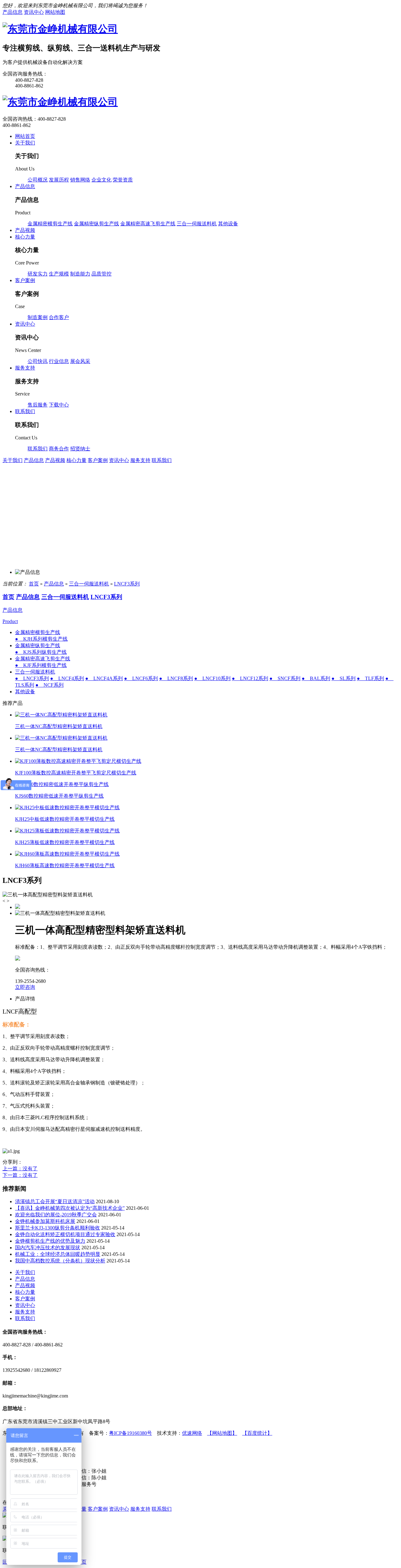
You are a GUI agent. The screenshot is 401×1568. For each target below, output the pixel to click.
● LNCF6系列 (141, 678)
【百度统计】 (257, 1433)
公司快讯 (38, 361)
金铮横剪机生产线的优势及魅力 (50, 1241)
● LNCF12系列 (250, 678)
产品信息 (34, 460)
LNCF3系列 (127, 583)
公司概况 (38, 179)
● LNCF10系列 (212, 678)
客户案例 (98, 460)
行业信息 (59, 361)
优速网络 (192, 1433)
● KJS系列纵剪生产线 (41, 652)
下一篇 (20, 1175)
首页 (34, 583)
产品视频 (55, 460)
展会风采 (80, 361)
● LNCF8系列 (176, 678)
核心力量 (76, 460)
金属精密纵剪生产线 (96, 223)
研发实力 (38, 273)
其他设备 (228, 223)
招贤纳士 (80, 448)
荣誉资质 (123, 179)
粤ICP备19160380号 (130, 1433)
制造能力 (80, 273)
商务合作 (59, 448)
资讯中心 (119, 460)
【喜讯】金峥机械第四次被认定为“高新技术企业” (70, 1208)
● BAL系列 (316, 678)
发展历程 (59, 179)
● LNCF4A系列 (104, 678)
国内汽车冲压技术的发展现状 (47, 1247)
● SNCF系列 (284, 678)
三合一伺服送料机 (197, 223)
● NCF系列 (49, 685)
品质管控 (101, 273)
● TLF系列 (370, 678)
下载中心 (59, 404)
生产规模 (59, 273)
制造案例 (38, 317)
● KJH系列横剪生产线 (41, 639)
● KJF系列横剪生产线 (41, 665)
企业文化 (101, 179)
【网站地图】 (222, 1433)
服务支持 (140, 460)
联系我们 (38, 448)
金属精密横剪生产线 (50, 223)
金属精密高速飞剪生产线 (147, 223)
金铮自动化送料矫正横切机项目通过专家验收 (65, 1234)
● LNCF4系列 (67, 678)
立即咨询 (25, 987)
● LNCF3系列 (32, 678)
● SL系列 (343, 678)
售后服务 (38, 404)
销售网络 (80, 179)
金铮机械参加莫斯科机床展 (45, 1221)
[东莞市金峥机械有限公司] (60, 28)
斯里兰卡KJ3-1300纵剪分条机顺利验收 (57, 1227)
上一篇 (20, 1168)
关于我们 (13, 460)
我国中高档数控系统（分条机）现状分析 (60, 1260)
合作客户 (59, 317)
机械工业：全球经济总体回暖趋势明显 (57, 1254)
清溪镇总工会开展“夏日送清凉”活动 (55, 1201)
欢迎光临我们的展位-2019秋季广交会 (56, 1214)
